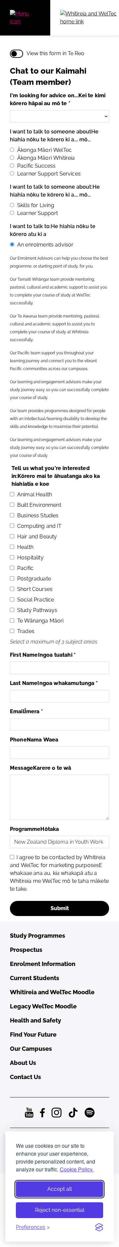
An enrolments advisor (45, 245)
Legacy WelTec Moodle (43, 1006)
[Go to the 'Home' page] (89, 18)
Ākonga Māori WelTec (44, 150)
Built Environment (39, 505)
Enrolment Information (42, 963)
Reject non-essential (59, 1210)
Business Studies (38, 515)
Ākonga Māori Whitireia (46, 158)
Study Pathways (37, 610)
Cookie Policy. (77, 1169)
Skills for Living (35, 205)
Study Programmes (37, 935)
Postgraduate (34, 579)
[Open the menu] (25, 17)
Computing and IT (39, 526)
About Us (23, 1062)
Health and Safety (35, 1020)
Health (25, 547)
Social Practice (35, 600)
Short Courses (35, 589)
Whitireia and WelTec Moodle (52, 992)
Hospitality (30, 557)
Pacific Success (36, 166)
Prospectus (26, 949)
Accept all (59, 1189)
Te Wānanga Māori (40, 621)
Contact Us (25, 1076)
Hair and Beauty (37, 536)
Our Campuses (31, 1048)
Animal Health (34, 494)
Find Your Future (33, 1034)
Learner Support (37, 213)
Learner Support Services (49, 174)
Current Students (34, 978)
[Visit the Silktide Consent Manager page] (99, 1227)
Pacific (25, 568)
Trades (25, 631)
